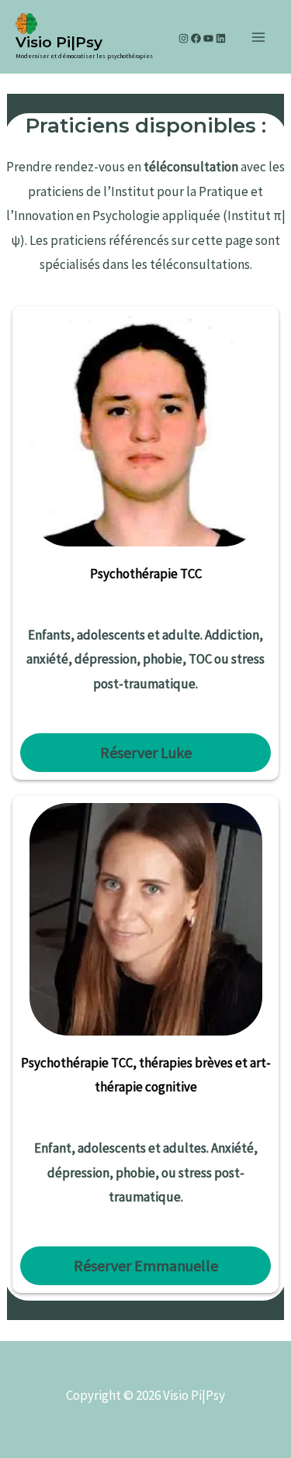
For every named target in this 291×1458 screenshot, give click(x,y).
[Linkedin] (221, 38)
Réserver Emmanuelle (146, 1265)
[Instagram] (183, 38)
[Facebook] (196, 38)
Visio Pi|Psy (59, 42)
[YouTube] (208, 38)
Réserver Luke (146, 752)
